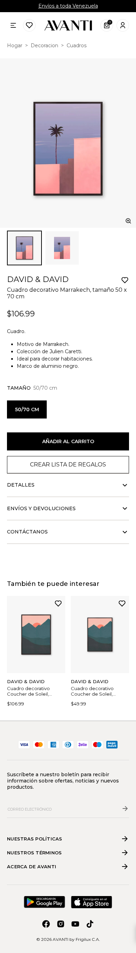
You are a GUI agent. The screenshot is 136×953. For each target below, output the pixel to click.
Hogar (14, 45)
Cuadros (76, 45)
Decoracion (44, 45)
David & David (38, 279)
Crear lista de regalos (68, 464)
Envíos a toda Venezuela (68, 6)
